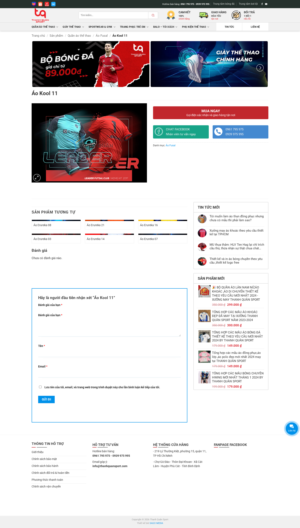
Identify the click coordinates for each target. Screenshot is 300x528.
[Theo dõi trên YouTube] (266, 4)
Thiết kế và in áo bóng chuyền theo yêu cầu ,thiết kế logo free (236, 260)
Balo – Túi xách (163, 26)
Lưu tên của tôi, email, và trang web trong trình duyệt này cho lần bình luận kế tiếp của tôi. (102, 387)
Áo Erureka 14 (95, 239)
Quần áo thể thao (43, 26)
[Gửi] (153, 15)
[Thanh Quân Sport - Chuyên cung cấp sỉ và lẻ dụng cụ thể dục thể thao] (52, 15)
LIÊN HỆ (255, 26)
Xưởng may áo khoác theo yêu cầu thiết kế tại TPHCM (236, 232)
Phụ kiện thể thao (194, 26)
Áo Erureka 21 (95, 225)
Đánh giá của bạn (50, 305)
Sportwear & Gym (100, 26)
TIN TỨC (229, 26)
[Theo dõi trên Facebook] (262, 4)
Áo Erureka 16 (149, 225)
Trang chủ (38, 35)
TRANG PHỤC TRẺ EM (132, 26)
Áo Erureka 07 (149, 239)
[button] (37, 178)
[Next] (260, 68)
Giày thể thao (72, 26)
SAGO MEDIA (156, 523)
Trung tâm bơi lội (248, 3)
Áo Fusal (102, 35)
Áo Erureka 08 (42, 225)
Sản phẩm (56, 35)
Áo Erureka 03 (42, 239)
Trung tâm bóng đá (223, 3)
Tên (41, 346)
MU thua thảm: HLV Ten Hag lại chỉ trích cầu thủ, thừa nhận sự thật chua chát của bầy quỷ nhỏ (237, 246)
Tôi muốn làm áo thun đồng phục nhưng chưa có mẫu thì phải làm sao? (237, 218)
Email (42, 366)
